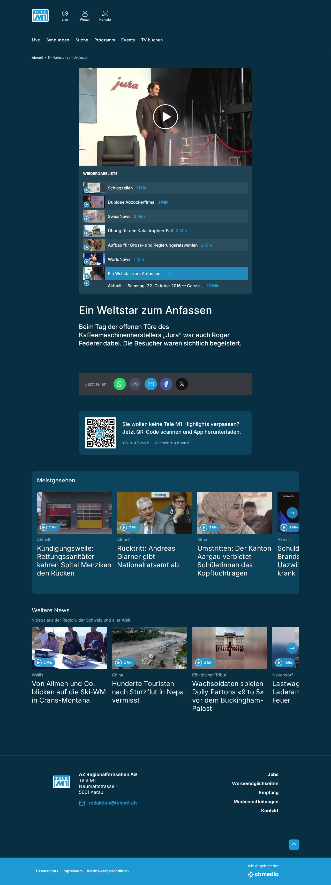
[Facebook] (166, 384)
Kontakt (270, 810)
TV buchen (152, 39)
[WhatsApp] (120, 384)
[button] (135, 384)
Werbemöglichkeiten (255, 783)
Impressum (73, 871)
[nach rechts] (292, 513)
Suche (82, 39)
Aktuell (37, 58)
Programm (104, 39)
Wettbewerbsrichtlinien (108, 871)
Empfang (269, 792)
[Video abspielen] (165, 117)
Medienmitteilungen (256, 801)
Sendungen (57, 39)
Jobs (273, 774)
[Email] (151, 384)
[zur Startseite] (40, 15)
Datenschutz (47, 871)
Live (36, 39)
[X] (182, 384)
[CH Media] (263, 873)
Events (128, 39)
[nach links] (38, 513)
